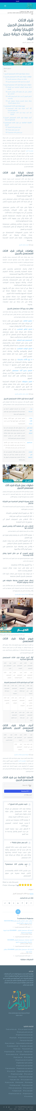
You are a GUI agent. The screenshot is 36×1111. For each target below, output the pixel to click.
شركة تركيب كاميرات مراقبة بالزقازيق (24, 1062)
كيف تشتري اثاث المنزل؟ (14, 127)
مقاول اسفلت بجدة (28, 1090)
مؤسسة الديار (29, 151)
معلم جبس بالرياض (9, 1082)
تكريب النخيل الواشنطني (12, 1046)
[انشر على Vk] (9, 903)
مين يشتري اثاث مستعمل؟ (15, 132)
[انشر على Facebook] (31, 903)
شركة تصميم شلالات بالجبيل (21, 754)
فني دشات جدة (11, 1071)
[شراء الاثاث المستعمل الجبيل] (18, 56)
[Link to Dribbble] (6, 1107)
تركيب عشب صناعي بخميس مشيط (25, 1032)
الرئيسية (17, 1)
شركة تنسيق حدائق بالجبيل (21, 594)
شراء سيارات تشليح (18, 1057)
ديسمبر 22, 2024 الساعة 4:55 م (25, 924)
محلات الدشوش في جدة (27, 1079)
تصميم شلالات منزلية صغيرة (26, 1046)
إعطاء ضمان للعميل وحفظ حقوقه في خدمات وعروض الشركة (19, 102)
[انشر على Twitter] (27, 903)
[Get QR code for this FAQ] (8, 804)
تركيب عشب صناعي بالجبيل (22, 394)
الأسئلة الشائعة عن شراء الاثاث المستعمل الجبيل (18, 124)
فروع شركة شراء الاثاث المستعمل (15, 106)
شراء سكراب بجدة (28, 1057)
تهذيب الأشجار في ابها (27, 1048)
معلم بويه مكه (19, 1082)
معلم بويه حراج (29, 1082)
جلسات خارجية (16, 1048)
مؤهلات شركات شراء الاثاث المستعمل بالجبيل (18, 76)
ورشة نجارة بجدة (28, 1096)
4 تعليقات (30, 889)
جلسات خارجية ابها (28, 1051)
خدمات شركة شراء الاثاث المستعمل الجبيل (17, 74)
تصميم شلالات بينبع (9, 1043)
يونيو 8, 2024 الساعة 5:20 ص (26, 953)
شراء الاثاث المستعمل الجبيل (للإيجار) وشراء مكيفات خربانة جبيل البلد (18, 30)
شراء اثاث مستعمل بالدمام (12, 1054)
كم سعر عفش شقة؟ (14, 130)
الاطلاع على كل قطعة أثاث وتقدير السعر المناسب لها (19, 92)
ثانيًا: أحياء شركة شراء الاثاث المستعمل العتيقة (21, 113)
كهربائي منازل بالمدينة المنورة (26, 1076)
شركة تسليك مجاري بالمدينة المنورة (24, 1065)
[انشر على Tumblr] (13, 903)
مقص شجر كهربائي (17, 1090)
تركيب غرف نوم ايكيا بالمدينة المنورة (24, 1034)
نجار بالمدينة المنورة (28, 1093)
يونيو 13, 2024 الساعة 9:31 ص (26, 943)
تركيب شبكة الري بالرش (11, 1029)
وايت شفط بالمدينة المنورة (15, 1093)
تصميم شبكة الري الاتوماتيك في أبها (24, 1043)
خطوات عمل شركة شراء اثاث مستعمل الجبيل (18, 84)
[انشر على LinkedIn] (18, 903)
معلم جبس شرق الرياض (15, 1085)
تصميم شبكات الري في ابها (26, 1040)
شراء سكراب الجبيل (23, 244)
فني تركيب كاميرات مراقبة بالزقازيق (25, 1071)
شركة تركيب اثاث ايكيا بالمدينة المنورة (24, 1060)
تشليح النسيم (13, 1037)
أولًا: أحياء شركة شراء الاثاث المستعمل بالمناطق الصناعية (19, 109)
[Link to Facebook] (4, 1107)
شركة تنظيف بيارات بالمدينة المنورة (25, 1068)
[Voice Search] (30, 786)
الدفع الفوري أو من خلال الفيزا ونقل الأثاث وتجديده (19, 97)
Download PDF (25, 791)
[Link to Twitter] (9, 1107)
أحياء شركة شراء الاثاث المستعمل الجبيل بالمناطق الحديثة (18, 119)
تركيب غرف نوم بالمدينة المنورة (25, 1037)
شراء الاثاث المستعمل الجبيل (21, 893)
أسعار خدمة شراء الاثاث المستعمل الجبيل (19, 81)
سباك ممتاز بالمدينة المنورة (26, 1054)
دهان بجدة (19, 1051)
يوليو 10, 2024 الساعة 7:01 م (26, 934)
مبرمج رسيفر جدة (12, 1076)
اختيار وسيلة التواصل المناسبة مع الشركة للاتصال (19, 88)
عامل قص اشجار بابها (10, 1068)
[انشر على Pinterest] (22, 903)
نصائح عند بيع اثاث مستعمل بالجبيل (17, 79)
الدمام (24, 42)
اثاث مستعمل (29, 42)
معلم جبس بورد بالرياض (27, 1085)
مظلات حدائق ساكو (14, 1079)
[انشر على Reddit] (5, 903)
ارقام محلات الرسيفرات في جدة (25, 1029)
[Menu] (5, 6)
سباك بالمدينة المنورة (9, 1051)
